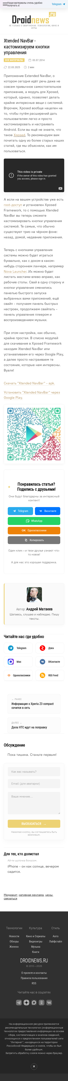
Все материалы (14, 60)
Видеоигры (35, 941)
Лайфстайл (55, 941)
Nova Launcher (15, 272)
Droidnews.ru (34, 960)
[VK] (49, 1002)
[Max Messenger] (34, 1002)
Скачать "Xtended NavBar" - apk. (29, 383)
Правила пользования (34, 978)
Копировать (37, 540)
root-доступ (13, 205)
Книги (35, 952)
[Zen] (26, 1002)
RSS (34, 983)
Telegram (57, 4)
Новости (14, 936)
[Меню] (5, 4)
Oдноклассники (34, 530)
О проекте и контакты (34, 973)
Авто (56, 936)
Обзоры (14, 941)
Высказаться (34, 824)
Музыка (35, 946)
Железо (14, 946)
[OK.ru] (41, 1002)
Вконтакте (50, 511)
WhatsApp (36, 521)
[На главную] (34, 17)
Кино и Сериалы (35, 936)
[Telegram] (19, 1002)
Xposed (19, 135)
